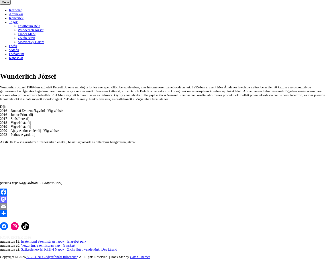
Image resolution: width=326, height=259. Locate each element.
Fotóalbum (16, 54)
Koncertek (16, 18)
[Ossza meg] (163, 213)
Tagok (13, 22)
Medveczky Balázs (31, 42)
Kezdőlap (15, 10)
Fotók (13, 46)
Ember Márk (26, 34)
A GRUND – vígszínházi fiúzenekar (51, 257)
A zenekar (16, 14)
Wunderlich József (30, 30)
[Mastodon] (163, 199)
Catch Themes (140, 257)
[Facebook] (163, 192)
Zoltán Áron (26, 38)
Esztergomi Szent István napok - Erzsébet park (53, 241)
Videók (14, 50)
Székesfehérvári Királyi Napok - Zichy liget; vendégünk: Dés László (69, 249)
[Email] (163, 206)
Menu (5, 2)
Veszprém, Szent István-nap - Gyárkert (48, 245)
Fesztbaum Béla (29, 26)
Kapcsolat (16, 58)
